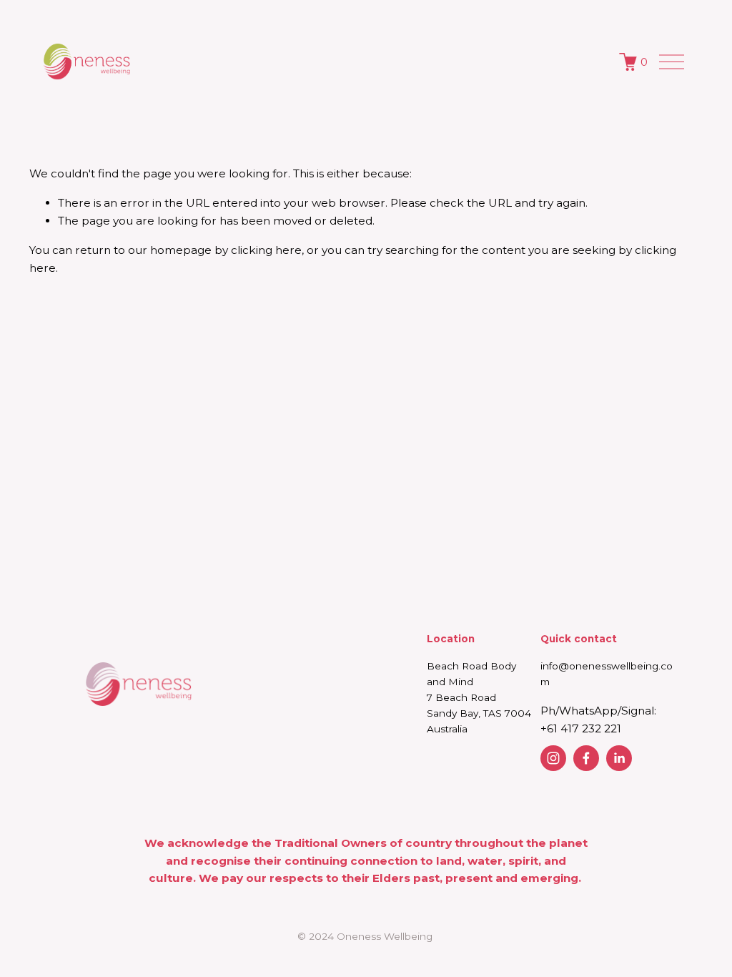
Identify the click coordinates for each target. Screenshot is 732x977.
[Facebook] (586, 758)
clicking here (266, 250)
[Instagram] (553, 758)
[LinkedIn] (619, 758)
